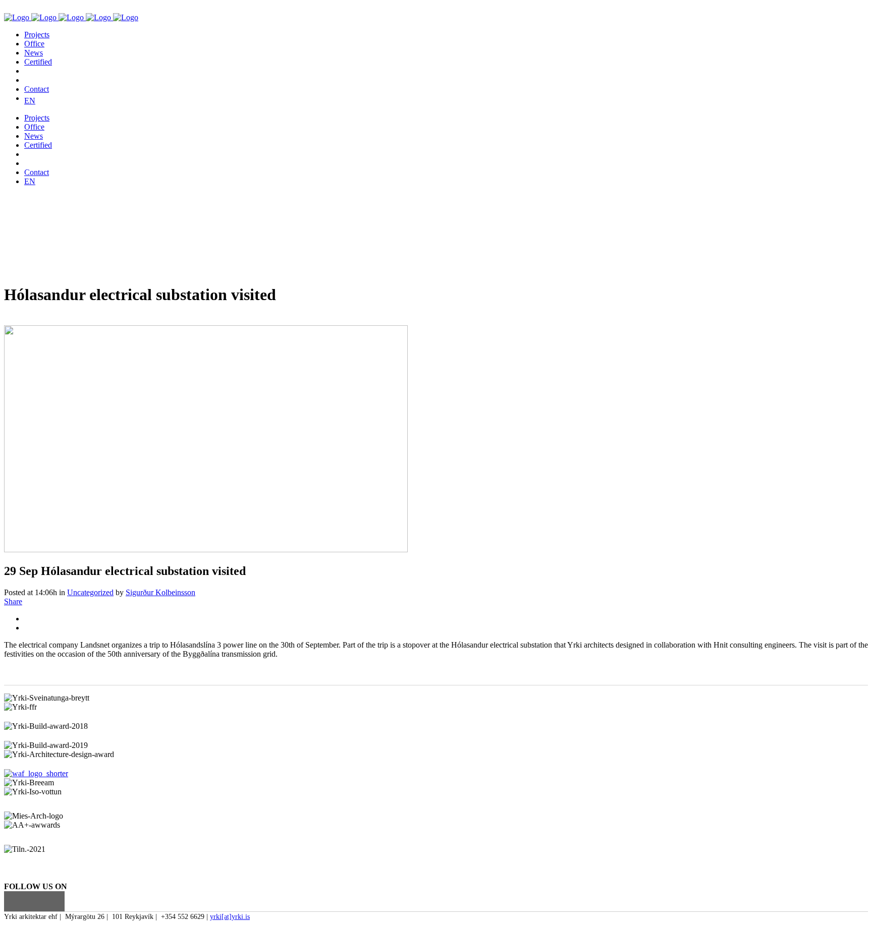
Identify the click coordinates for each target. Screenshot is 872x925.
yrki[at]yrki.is (230, 916)
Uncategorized (90, 592)
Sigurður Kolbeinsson (160, 592)
